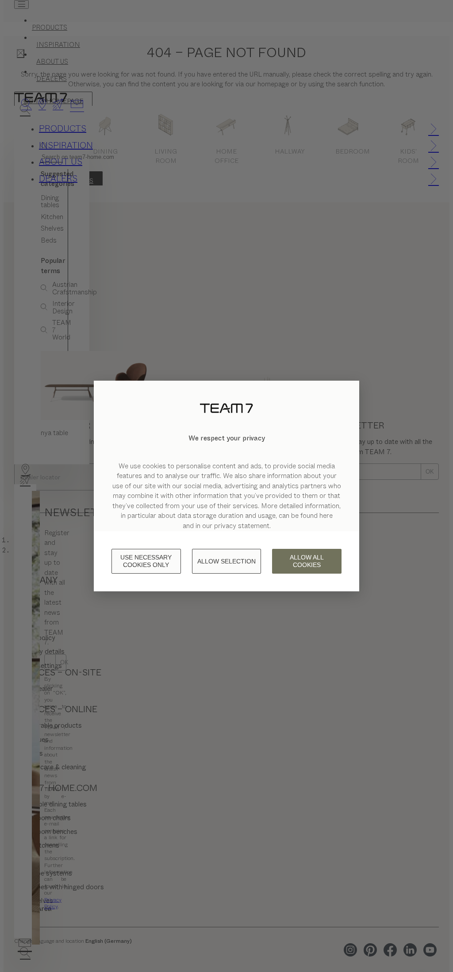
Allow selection (226, 561)
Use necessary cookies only (146, 561)
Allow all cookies (307, 561)
